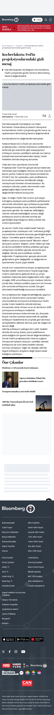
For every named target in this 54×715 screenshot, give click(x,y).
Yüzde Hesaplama (36, 585)
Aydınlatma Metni (10, 609)
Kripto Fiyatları (8, 546)
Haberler (19, 46)
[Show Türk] (33, 673)
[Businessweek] (12, 673)
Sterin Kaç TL (8, 576)
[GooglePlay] (22, 639)
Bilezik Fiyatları (34, 571)
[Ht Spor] (26, 665)
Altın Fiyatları (33, 523)
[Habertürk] (6, 665)
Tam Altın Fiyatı (35, 537)
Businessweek (8, 523)
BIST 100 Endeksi (35, 576)
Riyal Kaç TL (7, 581)
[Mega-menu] (50, 20)
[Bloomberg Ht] (39, 665)
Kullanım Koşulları (10, 604)
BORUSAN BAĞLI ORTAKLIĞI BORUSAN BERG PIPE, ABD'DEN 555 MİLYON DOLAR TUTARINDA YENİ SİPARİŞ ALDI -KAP (34, 28)
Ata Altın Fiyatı (34, 546)
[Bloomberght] (10, 20)
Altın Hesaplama (35, 581)
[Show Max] (39, 673)
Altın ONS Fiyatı (35, 551)
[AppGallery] (37, 639)
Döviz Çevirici (8, 562)
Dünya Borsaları (9, 541)
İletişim (5, 623)
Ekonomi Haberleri (10, 532)
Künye (5, 551)
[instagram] (16, 652)
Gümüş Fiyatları (35, 562)
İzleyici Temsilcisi (9, 600)
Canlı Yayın (7, 527)
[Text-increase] (44, 116)
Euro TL (5, 571)
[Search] (46, 20)
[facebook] (9, 652)
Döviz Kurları (7, 557)
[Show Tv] (27, 673)
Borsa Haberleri (9, 537)
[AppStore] (8, 639)
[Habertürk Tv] (17, 665)
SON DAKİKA (6, 28)
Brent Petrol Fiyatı (36, 567)
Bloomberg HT (7, 46)
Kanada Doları (8, 585)
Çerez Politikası (9, 614)
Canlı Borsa (33, 557)
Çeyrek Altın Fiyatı (36, 532)
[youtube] (23, 652)
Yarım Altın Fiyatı (35, 541)
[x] (3, 652)
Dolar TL (5, 567)
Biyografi (6, 618)
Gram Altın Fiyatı (35, 527)
